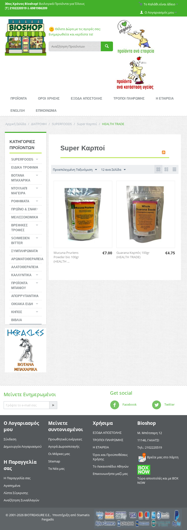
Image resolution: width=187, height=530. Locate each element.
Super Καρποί (87, 124)
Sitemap (54, 461)
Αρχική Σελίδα (15, 124)
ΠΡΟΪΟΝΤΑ (18, 98)
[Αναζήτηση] (107, 46)
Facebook (129, 404)
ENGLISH (17, 110)
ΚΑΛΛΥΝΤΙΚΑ (21, 275)
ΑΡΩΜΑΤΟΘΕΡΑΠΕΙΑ (26, 259)
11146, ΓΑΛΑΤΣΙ (148, 440)
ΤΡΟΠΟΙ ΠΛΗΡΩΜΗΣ (129, 98)
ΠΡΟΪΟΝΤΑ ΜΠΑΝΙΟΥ (19, 285)
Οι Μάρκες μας (59, 454)
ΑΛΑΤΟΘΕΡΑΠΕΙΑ (24, 267)
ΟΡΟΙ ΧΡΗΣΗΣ (49, 98)
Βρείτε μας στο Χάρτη (162, 457)
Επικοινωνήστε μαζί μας (110, 473)
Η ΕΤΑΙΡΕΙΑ (165, 98)
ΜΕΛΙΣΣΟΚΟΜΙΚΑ (24, 217)
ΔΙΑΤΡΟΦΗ (39, 124)
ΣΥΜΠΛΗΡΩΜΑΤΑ (24, 251)
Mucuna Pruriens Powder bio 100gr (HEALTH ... (66, 257)
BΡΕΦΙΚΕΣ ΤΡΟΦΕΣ (19, 227)
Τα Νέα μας (56, 468)
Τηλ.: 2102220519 (149, 447)
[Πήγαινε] (53, 405)
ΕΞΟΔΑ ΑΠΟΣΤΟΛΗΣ (86, 98)
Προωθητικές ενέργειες (65, 439)
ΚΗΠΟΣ (16, 312)
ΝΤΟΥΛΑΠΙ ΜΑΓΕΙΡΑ (19, 191)
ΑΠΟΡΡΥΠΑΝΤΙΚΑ (24, 296)
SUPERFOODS (62, 124)
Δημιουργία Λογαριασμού (23, 446)
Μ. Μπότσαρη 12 (149, 433)
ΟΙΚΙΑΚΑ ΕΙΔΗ (22, 304)
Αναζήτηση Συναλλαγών (21, 500)
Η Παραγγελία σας (17, 478)
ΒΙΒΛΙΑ (16, 320)
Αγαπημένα (12, 485)
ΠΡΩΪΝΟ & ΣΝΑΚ (23, 209)
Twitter (169, 404)
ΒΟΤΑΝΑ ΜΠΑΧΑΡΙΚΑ (20, 178)
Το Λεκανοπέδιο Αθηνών (111, 466)
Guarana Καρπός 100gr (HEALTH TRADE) (133, 254)
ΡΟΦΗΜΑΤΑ (20, 201)
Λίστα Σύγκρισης (16, 493)
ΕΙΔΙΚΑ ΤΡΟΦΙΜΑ (24, 167)
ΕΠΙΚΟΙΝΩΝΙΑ (46, 110)
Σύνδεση (10, 439)
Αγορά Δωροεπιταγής (63, 446)
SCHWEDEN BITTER (20, 240)
